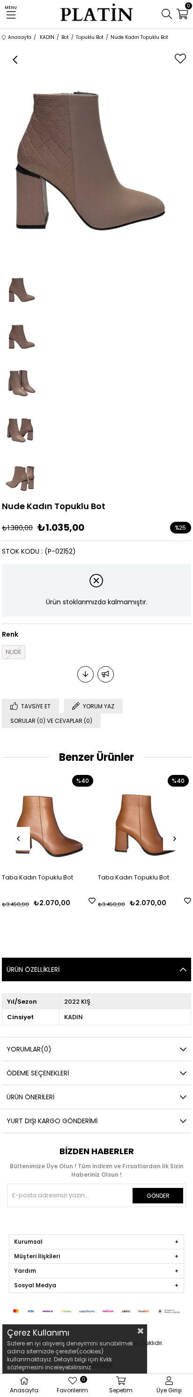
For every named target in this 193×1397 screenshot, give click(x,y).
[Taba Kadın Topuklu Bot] (48, 819)
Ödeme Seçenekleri (38, 1073)
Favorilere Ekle (92, 900)
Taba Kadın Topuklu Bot (37, 877)
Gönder (158, 1196)
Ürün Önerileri (30, 1097)
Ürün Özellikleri (33, 969)
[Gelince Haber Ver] (105, 674)
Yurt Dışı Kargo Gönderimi (52, 1121)
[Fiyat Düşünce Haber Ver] (85, 674)
